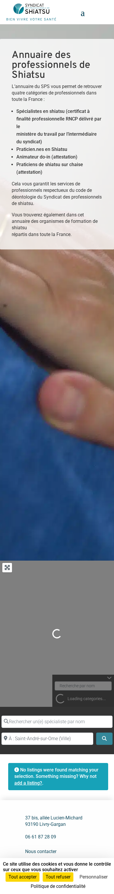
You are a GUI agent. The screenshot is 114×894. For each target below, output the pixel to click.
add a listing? (28, 783)
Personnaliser (94, 877)
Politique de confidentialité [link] (58, 886)
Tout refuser (58, 877)
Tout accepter (22, 877)
